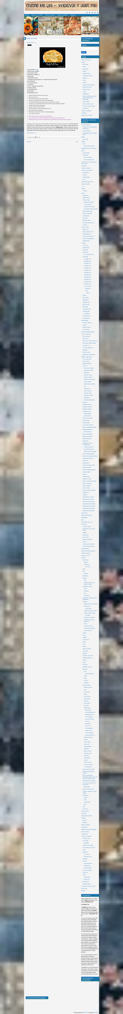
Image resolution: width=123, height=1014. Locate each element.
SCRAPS (86, 760)
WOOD (84, 179)
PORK (85, 678)
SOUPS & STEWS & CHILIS (88, 789)
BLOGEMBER (87, 313)
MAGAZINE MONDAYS (87, 429)
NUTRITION (85, 218)
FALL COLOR (87, 854)
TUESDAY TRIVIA (87, 393)
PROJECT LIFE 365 (85, 555)
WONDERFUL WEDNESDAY (88, 510)
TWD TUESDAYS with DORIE (89, 501)
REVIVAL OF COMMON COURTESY (90, 456)
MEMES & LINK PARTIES (86, 356)
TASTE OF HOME (87, 762)
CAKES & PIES (87, 606)
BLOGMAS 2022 (87, 277)
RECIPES (27, 15)
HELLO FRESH (87, 742)
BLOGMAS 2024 (87, 281)
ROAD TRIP (85, 872)
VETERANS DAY (86, 318)
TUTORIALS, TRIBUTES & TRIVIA (88, 886)
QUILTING (85, 175)
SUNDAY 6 (85, 474)
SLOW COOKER (86, 101)
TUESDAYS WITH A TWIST (88, 499)
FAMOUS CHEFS (87, 707)
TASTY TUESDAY (86, 488)
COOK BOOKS (87, 698)
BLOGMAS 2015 (87, 261)
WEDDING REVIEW (87, 884)
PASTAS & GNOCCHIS (87, 658)
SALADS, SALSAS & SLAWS (89, 769)
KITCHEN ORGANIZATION (88, 238)
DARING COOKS (87, 415)
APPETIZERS (85, 64)
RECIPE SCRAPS (87, 431)
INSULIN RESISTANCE (87, 211)
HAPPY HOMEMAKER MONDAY (89, 427)
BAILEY (88, 293)
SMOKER (86, 573)
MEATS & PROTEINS (87, 87)
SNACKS (86, 562)
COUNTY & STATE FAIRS (88, 845)
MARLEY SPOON (87, 751)
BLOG (85, 689)
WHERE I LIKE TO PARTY (37, 15)
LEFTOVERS (85, 651)
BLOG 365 (85, 365)
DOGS (84, 143)
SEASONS (83, 818)
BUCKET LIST (86, 338)
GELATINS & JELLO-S (88, 626)
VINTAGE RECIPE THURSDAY (89, 506)
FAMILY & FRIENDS (85, 184)
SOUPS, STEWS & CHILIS (88, 104)
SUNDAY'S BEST (86, 476)
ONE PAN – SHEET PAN (88, 655)
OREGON (84, 861)
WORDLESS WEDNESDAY (89, 400)
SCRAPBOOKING (86, 177)
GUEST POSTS (86, 537)
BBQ (84, 571)
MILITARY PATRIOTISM (86, 515)
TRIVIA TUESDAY (87, 390)
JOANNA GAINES (87, 746)
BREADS (84, 71)
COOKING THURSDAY (86, 168)
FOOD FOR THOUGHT (87, 322)
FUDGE (85, 623)
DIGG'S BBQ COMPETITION (87, 181)
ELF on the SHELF (88, 286)
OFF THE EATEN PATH (89, 159)
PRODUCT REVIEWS (85, 553)
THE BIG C (85, 225)
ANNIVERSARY (86, 247)
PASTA (85, 588)
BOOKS (82, 150)
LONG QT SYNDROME (87, 213)
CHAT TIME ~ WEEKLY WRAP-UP (90, 341)
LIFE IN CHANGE (87, 204)
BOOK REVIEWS (86, 153)
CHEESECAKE (88, 608)
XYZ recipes (85, 809)
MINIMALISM (84, 517)
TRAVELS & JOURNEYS (62, 15)
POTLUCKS (85, 664)
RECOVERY (83, 813)
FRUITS (84, 80)
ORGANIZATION (86, 240)
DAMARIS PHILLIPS (89, 714)
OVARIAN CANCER (87, 220)
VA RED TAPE (84, 888)
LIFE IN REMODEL (87, 131)
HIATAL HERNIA (86, 200)
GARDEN (83, 188)
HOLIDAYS (83, 243)
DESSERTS (85, 78)
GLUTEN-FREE (86, 639)
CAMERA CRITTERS (87, 404)
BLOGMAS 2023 (87, 279)
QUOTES (84, 325)
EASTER (84, 295)
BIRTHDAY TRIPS (86, 838)
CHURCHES (83, 166)
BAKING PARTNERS (87, 363)
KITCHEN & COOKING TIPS (88, 236)
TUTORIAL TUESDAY (88, 395)
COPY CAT (86, 701)
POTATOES (86, 591)
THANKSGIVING (86, 311)
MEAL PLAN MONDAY (87, 434)
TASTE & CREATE (85, 831)
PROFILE (85, 541)
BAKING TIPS (85, 229)
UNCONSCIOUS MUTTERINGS (89, 503)
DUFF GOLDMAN (87, 157)
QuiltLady (38, 137)
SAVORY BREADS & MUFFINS (89, 780)
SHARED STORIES (87, 327)
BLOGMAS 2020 (87, 272)
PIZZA (84, 662)
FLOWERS (85, 190)
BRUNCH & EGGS (86, 73)
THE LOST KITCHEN (88, 764)
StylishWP (95, 1012)
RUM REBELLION (87, 856)
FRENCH (84, 633)
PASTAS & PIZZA (86, 89)
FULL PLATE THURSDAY (88, 425)
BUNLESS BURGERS (89, 673)
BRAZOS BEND (87, 877)
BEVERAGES (85, 69)
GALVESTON (86, 879)
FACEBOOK (86, 705)
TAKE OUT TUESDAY (87, 483)
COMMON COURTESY (87, 406)
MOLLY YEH (87, 726)
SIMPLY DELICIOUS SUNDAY (90, 451)
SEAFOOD (86, 682)
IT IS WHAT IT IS (86, 345)
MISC (82, 519)
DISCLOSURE (85, 535)
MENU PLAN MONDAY (87, 436)
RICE (85, 593)
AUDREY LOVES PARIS (89, 368)
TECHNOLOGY (84, 834)
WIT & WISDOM (86, 329)
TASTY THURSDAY (87, 485)
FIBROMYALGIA (86, 197)
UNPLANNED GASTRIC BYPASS (91, 209)
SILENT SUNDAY (87, 381)
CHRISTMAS (85, 256)
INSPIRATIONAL (84, 320)
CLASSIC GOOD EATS (88, 447)
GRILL (84, 644)
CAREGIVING (85, 195)
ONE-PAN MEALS (85, 548)
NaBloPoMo (85, 441)
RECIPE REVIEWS (86, 685)
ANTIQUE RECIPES (88, 687)
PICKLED (85, 660)
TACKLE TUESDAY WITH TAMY (89, 481)
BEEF (85, 671)
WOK (84, 806)
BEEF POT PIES (32, 38)
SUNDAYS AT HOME (87, 478)
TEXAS (84, 874)
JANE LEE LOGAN (88, 375)
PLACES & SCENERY (87, 870)
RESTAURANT (87, 757)
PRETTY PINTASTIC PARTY (88, 454)
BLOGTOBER (85, 252)
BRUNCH (85, 578)
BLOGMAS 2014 (87, 259)
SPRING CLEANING (85, 825)
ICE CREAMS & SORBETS (89, 628)
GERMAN (85, 637)
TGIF (85, 386)
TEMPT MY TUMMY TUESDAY (89, 490)
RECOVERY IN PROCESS (89, 206)
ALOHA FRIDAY (86, 361)
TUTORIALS (72, 15)
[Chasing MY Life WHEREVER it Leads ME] (61, 5)
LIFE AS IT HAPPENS (86, 334)
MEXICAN (85, 653)
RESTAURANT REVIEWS (86, 815)
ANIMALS (83, 141)
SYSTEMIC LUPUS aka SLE (88, 222)
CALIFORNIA (85, 840)
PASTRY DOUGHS (88, 630)
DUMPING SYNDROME (89, 202)
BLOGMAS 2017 (87, 265)
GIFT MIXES (87, 615)
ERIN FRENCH (88, 767)
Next (77, 141)
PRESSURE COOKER (87, 667)
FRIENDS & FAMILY (88, 737)
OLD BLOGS (84, 524)
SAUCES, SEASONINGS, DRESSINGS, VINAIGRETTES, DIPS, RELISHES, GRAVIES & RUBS (90, 777)
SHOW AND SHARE (87, 467)
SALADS (84, 91)
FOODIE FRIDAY (86, 422)
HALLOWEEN (85, 297)
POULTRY (86, 680)
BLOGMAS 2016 (87, 263)
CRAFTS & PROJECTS (50, 15)
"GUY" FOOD (87, 566)
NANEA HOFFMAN (88, 377)
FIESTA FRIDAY (86, 420)
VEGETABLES (86, 108)
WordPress (85, 1012)
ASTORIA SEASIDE (88, 863)
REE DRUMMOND (89, 728)
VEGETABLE (86, 595)
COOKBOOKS (85, 155)
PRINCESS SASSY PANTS (89, 379)
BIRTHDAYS (85, 250)
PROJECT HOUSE (86, 352)
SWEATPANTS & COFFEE (89, 384)
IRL (83, 186)
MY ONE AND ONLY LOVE (87, 522)
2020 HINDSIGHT (86, 336)
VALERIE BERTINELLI (90, 735)
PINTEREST (86, 755)
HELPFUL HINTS (85, 227)
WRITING (83, 890)
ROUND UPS (85, 460)
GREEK (84, 642)
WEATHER (85, 822)
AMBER (83, 137)
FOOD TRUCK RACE (89, 719)
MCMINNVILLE (87, 865)
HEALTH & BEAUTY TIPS (88, 231)
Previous (29, 141)
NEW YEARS (85, 306)
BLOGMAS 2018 (87, 268)
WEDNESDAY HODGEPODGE (89, 508)
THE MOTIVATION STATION (88, 546)
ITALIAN (84, 82)
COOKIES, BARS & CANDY (89, 613)
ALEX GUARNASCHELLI (90, 712)
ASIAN (84, 66)
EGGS (85, 580)
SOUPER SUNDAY (86, 472)
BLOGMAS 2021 (87, 275)
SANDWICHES (86, 94)
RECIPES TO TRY (85, 811)
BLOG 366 (85, 402)
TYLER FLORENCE (89, 732)
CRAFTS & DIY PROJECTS (87, 170)
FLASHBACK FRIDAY (88, 370)
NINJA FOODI (87, 786)
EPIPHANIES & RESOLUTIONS (89, 343)
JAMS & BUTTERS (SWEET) (89, 84)
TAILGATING (86, 564)
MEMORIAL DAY (86, 302)
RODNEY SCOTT (88, 730)
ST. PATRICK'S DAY (87, 309)
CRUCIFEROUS (87, 802)
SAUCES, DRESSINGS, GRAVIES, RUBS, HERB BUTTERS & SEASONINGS (89, 98)
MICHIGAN (85, 852)
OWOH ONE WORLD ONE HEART (88, 551)
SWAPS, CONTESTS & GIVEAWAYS (88, 829)
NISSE (86, 290)
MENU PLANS (84, 513)
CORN (85, 799)
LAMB (85, 676)
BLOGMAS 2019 (87, 270)
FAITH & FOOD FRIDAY (88, 418)
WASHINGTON (86, 881)
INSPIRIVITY (86, 372)
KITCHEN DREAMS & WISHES (87, 332)
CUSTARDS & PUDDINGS (89, 617)
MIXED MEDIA (86, 172)
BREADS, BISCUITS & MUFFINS (90, 604)
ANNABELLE (88, 288)
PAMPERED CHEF (88, 753)
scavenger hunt (86, 463)
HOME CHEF (86, 744)
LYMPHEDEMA (86, 215)
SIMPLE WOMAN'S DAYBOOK (89, 469)
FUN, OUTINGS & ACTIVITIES (89, 847)
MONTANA (85, 859)
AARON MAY (88, 710)
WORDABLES (87, 397)
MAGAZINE (86, 748)
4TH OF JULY (85, 245)
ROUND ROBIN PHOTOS (88, 458)
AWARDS (85, 532)
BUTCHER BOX (87, 696)
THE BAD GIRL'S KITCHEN (88, 544)
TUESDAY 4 (85, 494)
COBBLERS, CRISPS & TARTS (90, 610)
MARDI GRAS (85, 300)
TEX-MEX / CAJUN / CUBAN (89, 106)
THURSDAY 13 (87, 388)
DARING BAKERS (87, 413)
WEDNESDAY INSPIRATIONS (89, 354)
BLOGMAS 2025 (87, 284)
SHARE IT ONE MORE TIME (88, 465)
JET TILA (87, 721)
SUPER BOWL (84, 827)
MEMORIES (85, 350)
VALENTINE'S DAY (87, 315)
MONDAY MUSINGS (87, 438)
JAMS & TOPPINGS (87, 648)
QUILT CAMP (85, 139)
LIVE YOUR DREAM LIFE (88, 347)
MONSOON (86, 843)
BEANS (85, 797)
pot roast (37, 69)
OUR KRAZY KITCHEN (89, 449)
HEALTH (83, 193)
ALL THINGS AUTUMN (89, 254)
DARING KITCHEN (87, 411)
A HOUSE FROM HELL (86, 124)
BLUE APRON (87, 692)
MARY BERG (88, 723)
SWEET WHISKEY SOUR (89, 146)
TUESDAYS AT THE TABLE (88, 497)
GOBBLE (86, 739)
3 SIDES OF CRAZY (87, 526)
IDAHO (84, 849)
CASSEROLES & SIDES (87, 75)
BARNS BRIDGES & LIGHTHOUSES (88, 148)
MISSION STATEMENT (87, 539)
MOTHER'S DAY (86, 304)
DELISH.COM (87, 703)
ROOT (85, 804)
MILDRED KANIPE (88, 868)
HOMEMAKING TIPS (87, 234)
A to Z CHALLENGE (87, 359)
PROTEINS (85, 669)
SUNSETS (85, 820)
